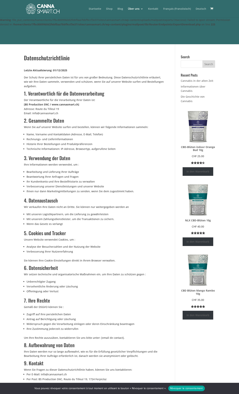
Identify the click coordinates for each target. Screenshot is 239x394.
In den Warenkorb (198, 171)
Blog (120, 8)
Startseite (95, 8)
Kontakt (153, 8)
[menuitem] (177, 12)
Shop (109, 8)
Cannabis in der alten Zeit (197, 80)
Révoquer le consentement (186, 388)
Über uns (133, 8)
